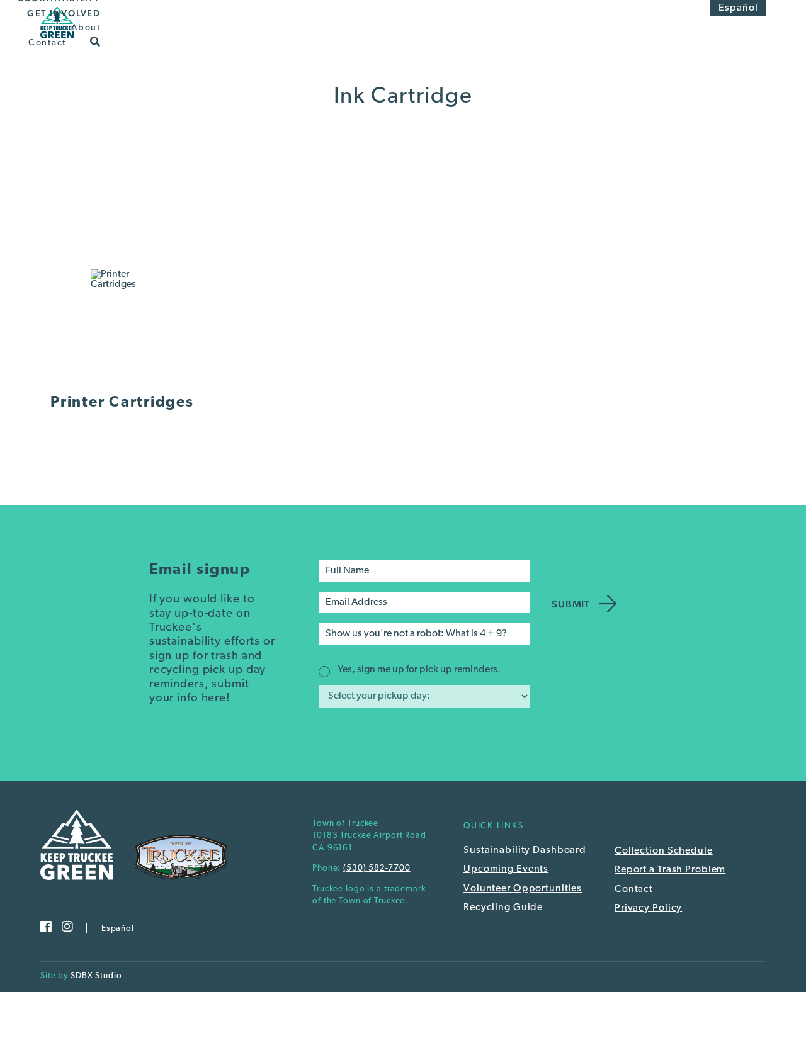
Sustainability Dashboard (524, 850)
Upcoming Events (505, 869)
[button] (95, 41)
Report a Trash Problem (670, 870)
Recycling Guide (503, 908)
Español (738, 8)
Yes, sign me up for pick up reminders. (419, 670)
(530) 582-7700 (376, 868)
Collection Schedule (664, 851)
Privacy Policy (648, 908)
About (86, 28)
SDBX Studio (96, 976)
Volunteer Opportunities (522, 889)
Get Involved (64, 13)
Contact (47, 42)
